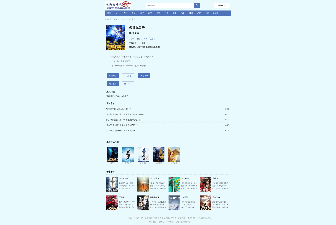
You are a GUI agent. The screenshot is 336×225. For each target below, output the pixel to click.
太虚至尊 (185, 197)
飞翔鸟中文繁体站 (182, 222)
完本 (207, 13)
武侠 (142, 13)
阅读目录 (144, 76)
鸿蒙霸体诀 (154, 197)
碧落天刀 (128, 163)
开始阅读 (112, 76)
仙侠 (150, 13)
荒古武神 (216, 197)
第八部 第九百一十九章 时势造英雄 (120, 131)
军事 (174, 13)
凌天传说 (174, 163)
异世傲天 (216, 178)
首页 (109, 13)
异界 (145, 39)
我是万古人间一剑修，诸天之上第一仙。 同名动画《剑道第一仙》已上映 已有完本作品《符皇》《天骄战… (127, 188)
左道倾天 (143, 163)
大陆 (151, 39)
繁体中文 (128, 84)
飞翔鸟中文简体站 (165, 222)
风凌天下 (132, 33)
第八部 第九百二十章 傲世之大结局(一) (122, 125)
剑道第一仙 (123, 178)
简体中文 (112, 84)
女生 (117, 13)
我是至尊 (159, 163)
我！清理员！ (155, 178)
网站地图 (152, 222)
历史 (183, 13)
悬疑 (199, 13)
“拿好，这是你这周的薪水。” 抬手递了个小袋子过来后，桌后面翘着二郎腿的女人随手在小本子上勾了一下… (158, 188)
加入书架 (128, 76)
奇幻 (133, 13)
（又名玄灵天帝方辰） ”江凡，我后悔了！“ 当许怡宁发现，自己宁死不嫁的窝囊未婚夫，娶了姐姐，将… (189, 207)
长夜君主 (113, 163)
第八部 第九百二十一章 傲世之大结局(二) (123, 120)
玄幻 (125, 13)
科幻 (191, 13)
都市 (158, 13)
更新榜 (215, 13)
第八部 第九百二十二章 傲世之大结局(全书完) (125, 114)
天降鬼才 (122, 197)
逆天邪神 (185, 178)
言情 (166, 13)
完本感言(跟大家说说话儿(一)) (150, 47)
